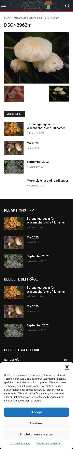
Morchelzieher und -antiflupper (47, 180)
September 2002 (38, 161)
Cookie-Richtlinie (20, 443)
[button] (67, 367)
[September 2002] (14, 167)
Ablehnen (37, 423)
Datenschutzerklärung (48, 443)
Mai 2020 (33, 143)
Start (7, 17)
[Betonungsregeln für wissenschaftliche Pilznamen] (14, 129)
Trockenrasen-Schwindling (27, 17)
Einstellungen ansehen (36, 434)
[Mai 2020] (14, 148)
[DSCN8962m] (36, 58)
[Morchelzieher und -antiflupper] (14, 185)
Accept (36, 412)
